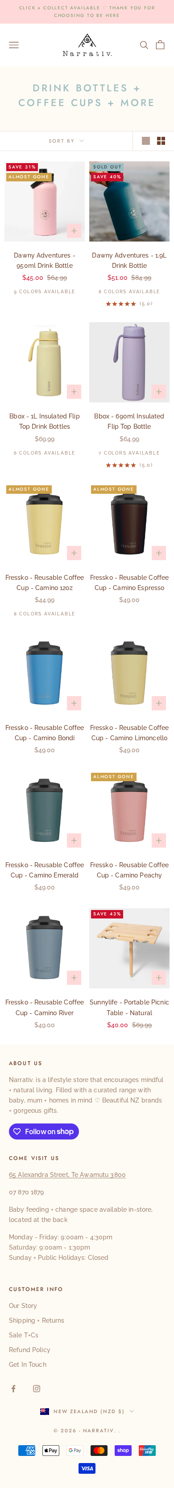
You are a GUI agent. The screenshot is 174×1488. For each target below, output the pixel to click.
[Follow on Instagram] (36, 1388)
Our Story (23, 1305)
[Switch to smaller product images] (161, 140)
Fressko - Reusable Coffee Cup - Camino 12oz (44, 582)
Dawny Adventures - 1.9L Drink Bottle (129, 260)
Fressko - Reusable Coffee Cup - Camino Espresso (129, 582)
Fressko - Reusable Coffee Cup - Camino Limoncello (129, 733)
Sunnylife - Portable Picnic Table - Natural (129, 1007)
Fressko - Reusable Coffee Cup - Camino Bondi (44, 733)
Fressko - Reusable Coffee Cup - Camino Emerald (44, 870)
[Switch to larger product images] (146, 140)
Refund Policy (29, 1349)
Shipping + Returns (37, 1320)
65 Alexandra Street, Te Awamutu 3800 (67, 1174)
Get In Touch (27, 1364)
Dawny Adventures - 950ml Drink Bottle (44, 260)
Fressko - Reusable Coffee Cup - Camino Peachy (129, 870)
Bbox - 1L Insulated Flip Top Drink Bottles (44, 421)
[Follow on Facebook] (13, 1388)
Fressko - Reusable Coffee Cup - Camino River (44, 1007)
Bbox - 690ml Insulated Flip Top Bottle (129, 421)
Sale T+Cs (23, 1335)
